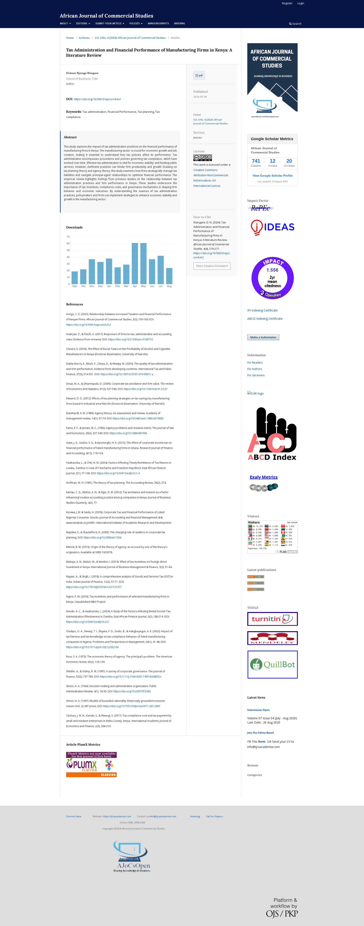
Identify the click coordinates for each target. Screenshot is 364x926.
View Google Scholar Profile (273, 175)
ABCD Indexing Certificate (264, 319)
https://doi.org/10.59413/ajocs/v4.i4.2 (97, 99)
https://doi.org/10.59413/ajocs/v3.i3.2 (88, 324)
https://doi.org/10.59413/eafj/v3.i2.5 (87, 622)
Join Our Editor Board (260, 732)
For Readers (255, 362)
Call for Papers (214, 816)
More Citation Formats (211, 266)
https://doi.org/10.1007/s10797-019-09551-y (126, 374)
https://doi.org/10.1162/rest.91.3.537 (145, 389)
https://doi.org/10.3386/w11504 (102, 537)
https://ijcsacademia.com (117, 816)
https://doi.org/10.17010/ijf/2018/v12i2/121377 (94, 587)
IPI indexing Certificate (262, 310)
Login (300, 3)
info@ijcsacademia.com (162, 816)
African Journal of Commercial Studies (106, 15)
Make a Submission (263, 337)
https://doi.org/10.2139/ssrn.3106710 (130, 339)
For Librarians (256, 375)
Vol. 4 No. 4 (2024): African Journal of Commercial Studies (130, 38)
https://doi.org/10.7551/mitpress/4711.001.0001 (132, 706)
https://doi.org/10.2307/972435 (132, 691)
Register (287, 3)
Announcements (158, 23)
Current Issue (74, 816)
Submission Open (258, 709)
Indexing (179, 23)
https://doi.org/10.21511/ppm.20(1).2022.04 (92, 647)
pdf (200, 75)
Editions (82, 23)
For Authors (254, 369)
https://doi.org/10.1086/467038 (128, 433)
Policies (135, 23)
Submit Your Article (108, 23)
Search (296, 23)
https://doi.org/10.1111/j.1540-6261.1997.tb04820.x (130, 676)
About (64, 23)
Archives (84, 38)
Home (70, 38)
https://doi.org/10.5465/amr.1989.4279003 (138, 418)
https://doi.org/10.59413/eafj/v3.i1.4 (118, 473)
